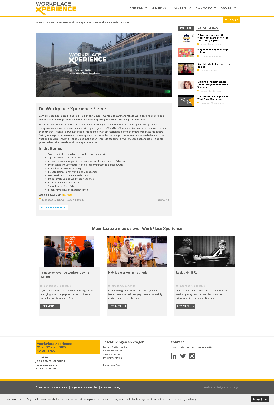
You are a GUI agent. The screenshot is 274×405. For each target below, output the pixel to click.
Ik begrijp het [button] (260, 399)
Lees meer (48, 306)
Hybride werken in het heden (128, 272)
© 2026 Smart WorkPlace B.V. (52, 387)
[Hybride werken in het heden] (137, 252)
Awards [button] (226, 7)
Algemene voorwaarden (84, 387)
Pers (118, 364)
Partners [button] (180, 7)
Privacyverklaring (110, 387)
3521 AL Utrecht (46, 368)
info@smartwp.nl (113, 357)
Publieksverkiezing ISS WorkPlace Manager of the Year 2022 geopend (212, 37)
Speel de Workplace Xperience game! (214, 65)
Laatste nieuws (207, 28)
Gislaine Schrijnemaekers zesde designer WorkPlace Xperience (212, 84)
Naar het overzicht (53, 207)
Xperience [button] (136, 7)
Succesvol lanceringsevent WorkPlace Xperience (212, 98)
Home (39, 22)
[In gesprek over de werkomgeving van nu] (69, 252)
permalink (163, 199)
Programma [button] (203, 7)
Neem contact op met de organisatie (191, 347)
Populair (186, 28)
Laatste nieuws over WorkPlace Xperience (68, 22)
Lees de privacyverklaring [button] (182, 399)
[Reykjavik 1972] (204, 252)
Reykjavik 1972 (186, 272)
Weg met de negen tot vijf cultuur (212, 51)
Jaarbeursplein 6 (46, 365)
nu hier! (67, 194)
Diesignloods (222, 387)
